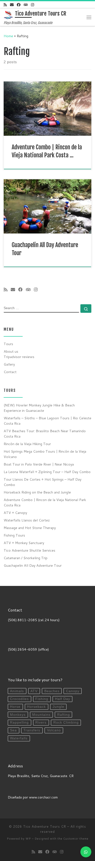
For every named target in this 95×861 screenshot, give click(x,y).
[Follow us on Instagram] (32, 5)
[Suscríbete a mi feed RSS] (5, 5)
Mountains (41, 715)
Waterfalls (19, 738)
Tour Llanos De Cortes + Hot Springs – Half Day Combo (42, 482)
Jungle (58, 707)
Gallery (9, 364)
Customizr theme (75, 839)
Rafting (63, 715)
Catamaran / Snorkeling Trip (26, 557)
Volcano (54, 730)
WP (28, 839)
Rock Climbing (66, 722)
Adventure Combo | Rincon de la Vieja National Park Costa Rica (45, 502)
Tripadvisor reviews (19, 356)
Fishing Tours (14, 535)
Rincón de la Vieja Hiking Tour (27, 443)
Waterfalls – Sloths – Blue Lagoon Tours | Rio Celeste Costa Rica (47, 420)
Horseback (36, 707)
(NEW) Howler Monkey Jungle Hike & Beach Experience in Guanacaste (39, 408)
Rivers (41, 722)
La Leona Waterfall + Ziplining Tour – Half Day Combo (47, 471)
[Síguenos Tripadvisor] (26, 5)
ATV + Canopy (15, 512)
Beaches (51, 691)
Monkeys (18, 715)
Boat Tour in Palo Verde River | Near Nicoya (39, 464)
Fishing (41, 699)
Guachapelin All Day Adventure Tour (33, 565)
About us (11, 351)
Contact (10, 371)
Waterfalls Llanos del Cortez (27, 520)
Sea (13, 730)
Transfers (31, 730)
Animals (17, 691)
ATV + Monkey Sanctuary (24, 542)
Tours (8, 343)
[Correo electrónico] (12, 5)
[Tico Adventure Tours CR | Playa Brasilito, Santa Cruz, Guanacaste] (8, 14)
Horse (15, 707)
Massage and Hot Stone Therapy (30, 527)
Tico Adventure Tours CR (44, 826)
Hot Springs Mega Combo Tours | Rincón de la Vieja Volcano (45, 454)
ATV (34, 691)
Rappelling (19, 722)
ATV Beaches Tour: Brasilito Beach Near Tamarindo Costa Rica (45, 433)
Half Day (62, 699)
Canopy (72, 691)
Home (8, 35)
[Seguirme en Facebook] (18, 5)
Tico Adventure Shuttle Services (29, 550)
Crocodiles (19, 699)
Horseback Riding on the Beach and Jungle (37, 492)
